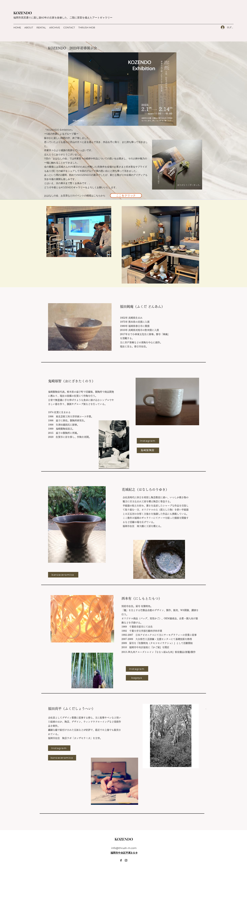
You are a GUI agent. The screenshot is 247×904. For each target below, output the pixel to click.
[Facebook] (121, 860)
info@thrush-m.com (124, 848)
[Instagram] (126, 860)
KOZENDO (22, 12)
